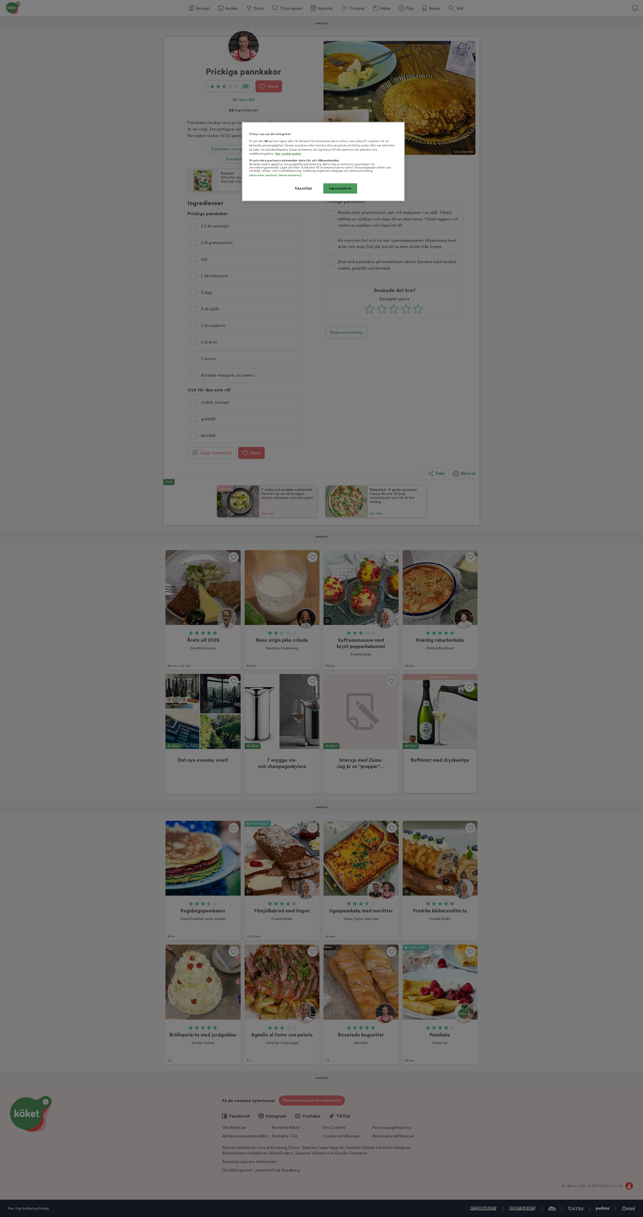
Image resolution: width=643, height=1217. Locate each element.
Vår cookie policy (288, 153)
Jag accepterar (340, 188)
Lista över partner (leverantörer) (275, 175)
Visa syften (303, 188)
